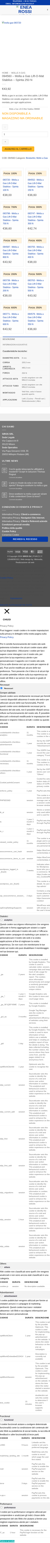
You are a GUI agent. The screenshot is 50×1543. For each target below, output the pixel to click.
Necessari (8, 688)
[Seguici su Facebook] (36, 4)
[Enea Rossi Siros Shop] (25, 9)
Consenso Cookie (10, 535)
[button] (3, 10)
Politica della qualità (12, 528)
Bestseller (30, 158)
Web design (26, 559)
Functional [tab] (5, 1416)
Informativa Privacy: (21, 514)
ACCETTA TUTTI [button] (23, 605)
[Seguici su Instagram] (39, 4)
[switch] (1, 920)
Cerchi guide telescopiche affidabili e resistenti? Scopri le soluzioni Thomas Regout (27, 471)
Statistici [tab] (4, 916)
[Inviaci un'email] (41, 4)
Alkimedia (38, 559)
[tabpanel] (25, 803)
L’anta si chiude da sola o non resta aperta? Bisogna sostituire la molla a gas (28, 484)
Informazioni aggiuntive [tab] (15, 345)
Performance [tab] (6, 1504)
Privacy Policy (6, 637)
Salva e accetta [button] (7, 1541)
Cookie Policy (6, 578)
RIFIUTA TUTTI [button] (7, 605)
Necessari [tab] (5, 685)
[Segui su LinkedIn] (44, 4)
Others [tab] (3, 1264)
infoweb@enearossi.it (23, 4)
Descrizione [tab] (9, 339)
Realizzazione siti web (25, 562)
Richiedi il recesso (25, 539)
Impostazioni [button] (16, 598)
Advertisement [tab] (7, 1292)
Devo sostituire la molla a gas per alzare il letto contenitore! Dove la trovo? (28, 495)
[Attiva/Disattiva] (5, 109)
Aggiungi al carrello (18, 149)
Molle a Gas (18, 73)
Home (5, 73)
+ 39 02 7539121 (30, 1)
